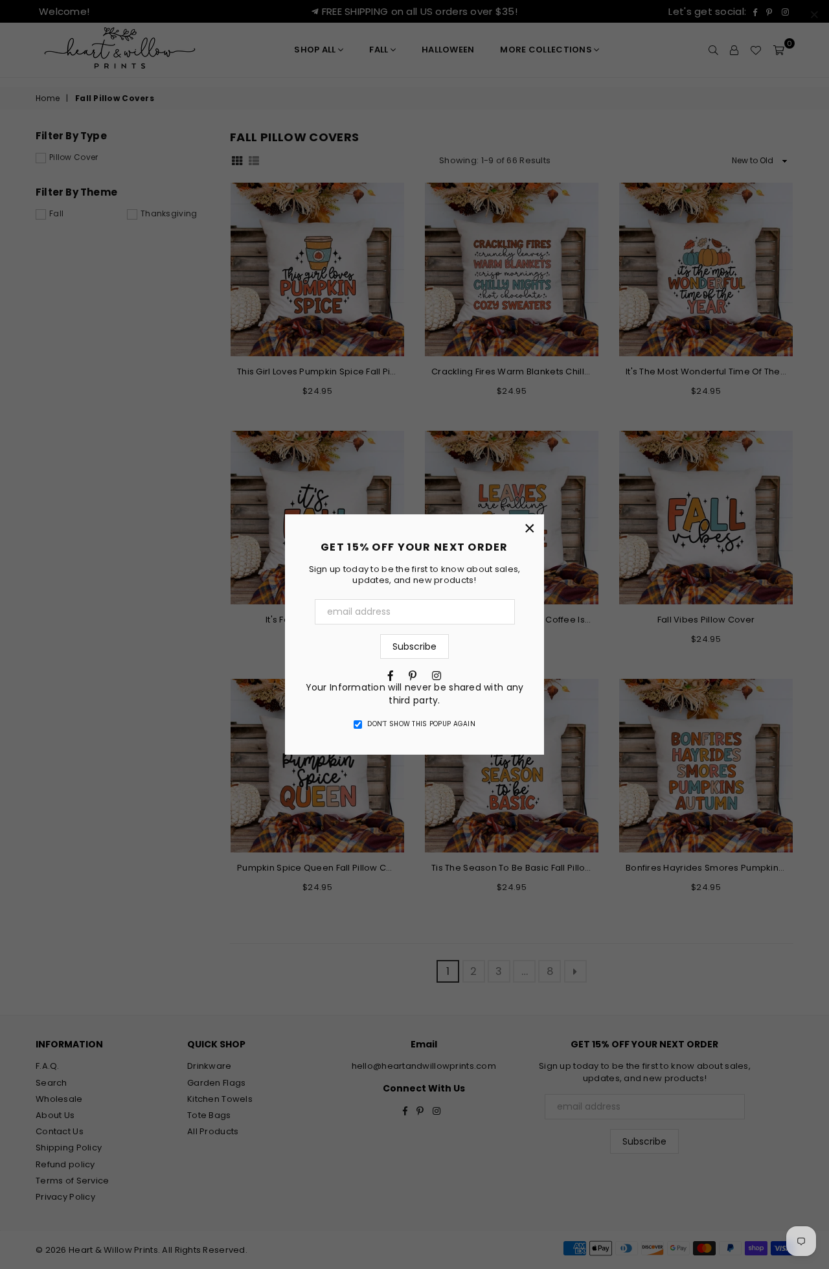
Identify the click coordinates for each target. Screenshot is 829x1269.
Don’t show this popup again (421, 724)
